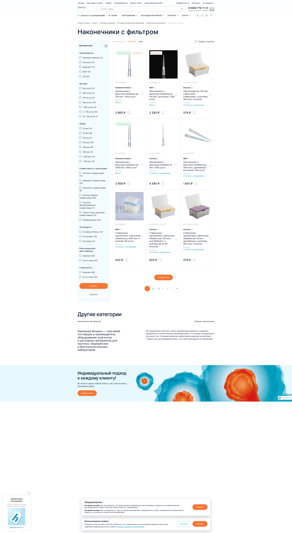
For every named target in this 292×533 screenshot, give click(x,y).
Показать (93, 286)
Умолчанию (131, 41)
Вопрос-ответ (136, 3)
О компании (208, 3)
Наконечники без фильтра (89, 321)
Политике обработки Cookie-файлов (130, 527)
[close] (290, 397)
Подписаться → (16, 527)
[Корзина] (211, 15)
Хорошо (200, 507)
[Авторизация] (197, 15)
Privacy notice (285, 397)
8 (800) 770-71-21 (198, 8)
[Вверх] (286, 461)
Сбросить (94, 294)
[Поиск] (181, 9)
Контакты (196, 3)
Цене (141, 41)
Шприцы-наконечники (204, 321)
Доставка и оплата (95, 3)
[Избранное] (202, 15)
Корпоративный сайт (153, 3)
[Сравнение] (206, 15)
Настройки (183, 524)
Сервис (108, 3)
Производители (120, 3)
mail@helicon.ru (182, 3)
